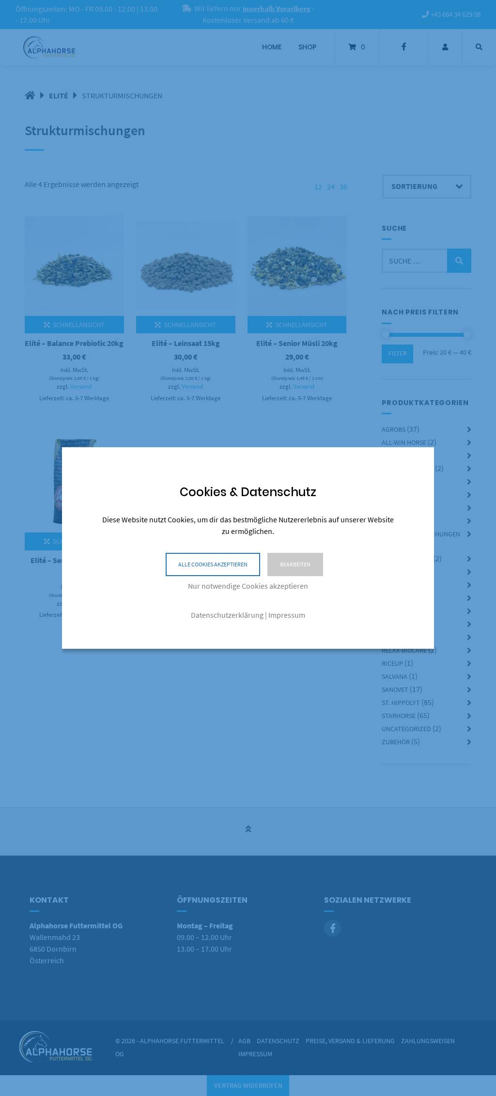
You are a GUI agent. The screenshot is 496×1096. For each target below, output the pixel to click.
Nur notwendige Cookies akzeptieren (248, 586)
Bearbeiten (295, 564)
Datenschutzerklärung (227, 615)
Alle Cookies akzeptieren (213, 564)
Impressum (286, 615)
